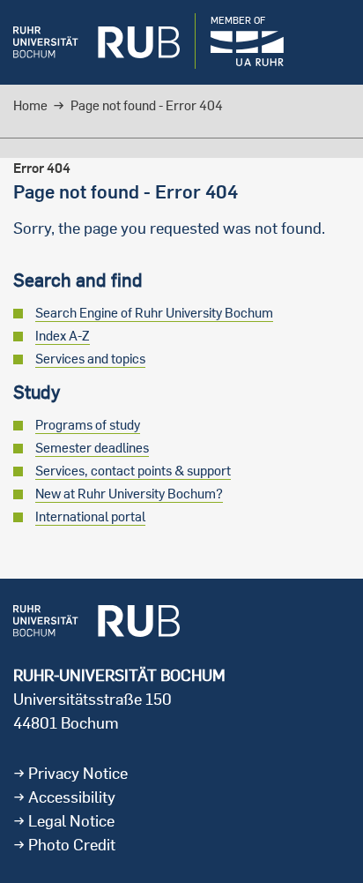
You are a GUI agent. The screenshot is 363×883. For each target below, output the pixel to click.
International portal (90, 516)
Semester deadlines (92, 447)
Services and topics (90, 358)
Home (30, 105)
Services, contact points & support (133, 470)
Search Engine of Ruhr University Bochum (154, 312)
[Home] (96, 42)
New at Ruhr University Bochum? (129, 493)
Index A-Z (62, 335)
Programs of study (87, 424)
